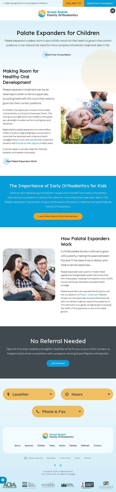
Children (41, 445)
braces (19, 143)
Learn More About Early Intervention (58, 216)
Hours (76, 394)
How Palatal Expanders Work (21, 161)
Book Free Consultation (100, 3)
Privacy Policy (65, 458)
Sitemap (87, 458)
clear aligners (33, 143)
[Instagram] (60, 465)
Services (29, 445)
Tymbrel (72, 474)
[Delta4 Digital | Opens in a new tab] (33, 458)
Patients (73, 445)
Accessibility (51, 458)
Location (19, 394)
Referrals (85, 445)
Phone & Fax (53, 411)
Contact (97, 445)
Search (77, 458)
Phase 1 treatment (89, 294)
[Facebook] (55, 465)
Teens (52, 445)
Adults (62, 445)
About (18, 445)
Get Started (58, 363)
